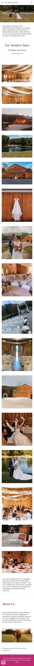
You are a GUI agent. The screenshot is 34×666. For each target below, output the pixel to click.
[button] (2, 2)
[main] (17, 30)
